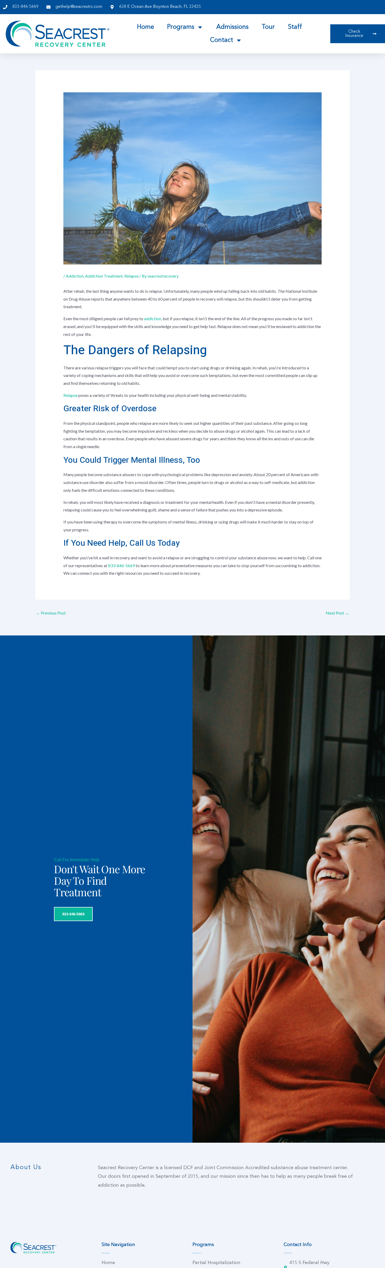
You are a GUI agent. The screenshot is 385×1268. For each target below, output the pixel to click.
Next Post (337, 612)
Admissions (232, 27)
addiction (152, 318)
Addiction (75, 275)
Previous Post (51, 612)
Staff (295, 27)
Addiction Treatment (104, 275)
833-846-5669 (121, 565)
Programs (180, 27)
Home (145, 27)
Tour (268, 27)
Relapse (131, 275)
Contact (221, 40)
